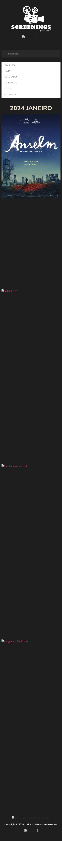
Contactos (10, 94)
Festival (8, 88)
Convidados (11, 76)
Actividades (11, 82)
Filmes (7, 70)
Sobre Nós (10, 64)
